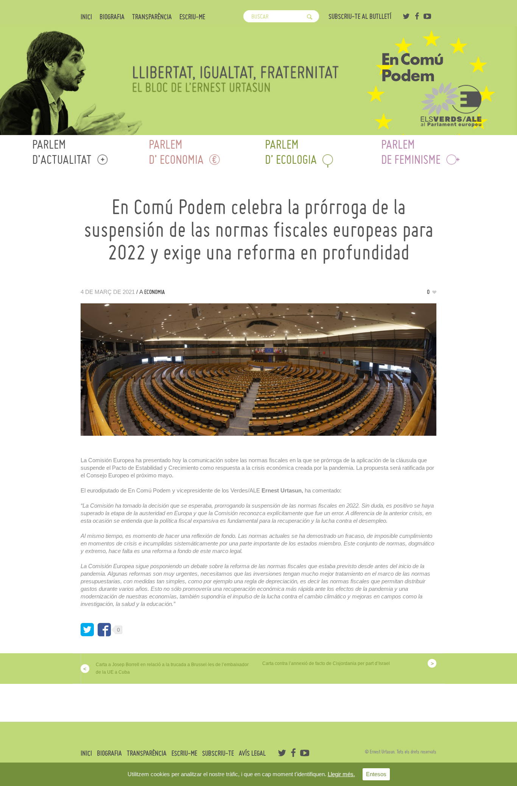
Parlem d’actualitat (62, 152)
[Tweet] (87, 629)
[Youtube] (427, 16)
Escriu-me (192, 17)
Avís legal (252, 753)
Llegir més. (341, 774)
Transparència (152, 17)
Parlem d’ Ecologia (291, 152)
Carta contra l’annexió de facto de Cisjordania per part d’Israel (326, 663)
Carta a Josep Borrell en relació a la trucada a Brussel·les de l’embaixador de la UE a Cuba (172, 668)
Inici (86, 17)
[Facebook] (416, 16)
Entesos (376, 774)
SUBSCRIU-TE (218, 753)
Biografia (112, 17)
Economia (154, 291)
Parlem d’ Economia (176, 152)
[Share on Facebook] (104, 629)
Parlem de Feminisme (411, 152)
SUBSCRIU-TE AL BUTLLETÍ (360, 16)
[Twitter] (406, 16)
